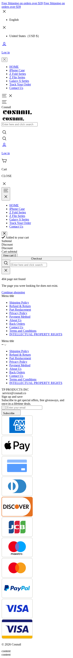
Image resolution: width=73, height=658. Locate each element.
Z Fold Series (17, 73)
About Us (15, 320)
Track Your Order (20, 84)
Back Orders (17, 323)
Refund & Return (20, 306)
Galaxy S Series (19, 81)
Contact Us (16, 88)
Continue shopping (13, 292)
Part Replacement (20, 309)
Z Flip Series (17, 77)
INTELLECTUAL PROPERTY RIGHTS (35, 334)
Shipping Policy (19, 302)
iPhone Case (17, 70)
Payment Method (19, 316)
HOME (14, 66)
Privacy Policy (18, 313)
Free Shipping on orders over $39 (22, 3)
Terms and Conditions (22, 330)
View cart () (9, 255)
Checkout (36, 258)
